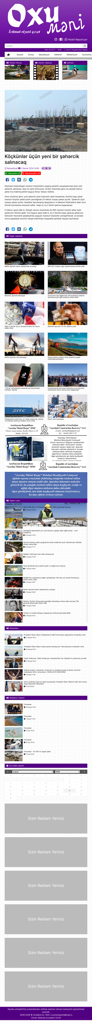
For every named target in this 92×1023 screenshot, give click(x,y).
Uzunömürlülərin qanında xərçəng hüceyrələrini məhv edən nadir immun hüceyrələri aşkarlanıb (50, 520)
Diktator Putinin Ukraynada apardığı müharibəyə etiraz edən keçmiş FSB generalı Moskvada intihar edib (51, 602)
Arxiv (68, 50)
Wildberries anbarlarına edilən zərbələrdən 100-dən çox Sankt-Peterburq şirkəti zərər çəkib (51, 579)
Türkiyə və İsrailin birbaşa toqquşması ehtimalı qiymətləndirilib (47, 613)
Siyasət (20, 54)
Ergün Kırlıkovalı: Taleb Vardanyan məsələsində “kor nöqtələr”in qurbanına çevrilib (55, 658)
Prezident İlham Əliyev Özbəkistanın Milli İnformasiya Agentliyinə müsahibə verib (55, 635)
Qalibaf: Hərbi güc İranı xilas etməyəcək (38, 554)
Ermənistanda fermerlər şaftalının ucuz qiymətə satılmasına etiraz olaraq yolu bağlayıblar (66, 389)
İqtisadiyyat (44, 54)
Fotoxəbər (28, 704)
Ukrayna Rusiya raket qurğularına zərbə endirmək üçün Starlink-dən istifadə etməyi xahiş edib (52, 543)
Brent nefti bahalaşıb (56, 419)
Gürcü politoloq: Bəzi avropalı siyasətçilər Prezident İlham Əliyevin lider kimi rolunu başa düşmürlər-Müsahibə (55, 683)
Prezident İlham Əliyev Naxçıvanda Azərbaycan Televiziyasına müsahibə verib (54, 647)
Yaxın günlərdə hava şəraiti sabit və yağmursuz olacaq (44, 566)
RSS (47, 1015)
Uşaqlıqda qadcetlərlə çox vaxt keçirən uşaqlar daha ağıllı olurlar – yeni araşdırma (50, 531)
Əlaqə (85, 50)
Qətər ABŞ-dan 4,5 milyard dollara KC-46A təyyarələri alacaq (47, 507)
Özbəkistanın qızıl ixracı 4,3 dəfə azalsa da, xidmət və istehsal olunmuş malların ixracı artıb (24, 420)
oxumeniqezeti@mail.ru (61, 1015)
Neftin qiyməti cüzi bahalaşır (15, 357)
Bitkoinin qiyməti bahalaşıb (15, 296)
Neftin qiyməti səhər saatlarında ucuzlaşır (21, 266)
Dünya (31, 54)
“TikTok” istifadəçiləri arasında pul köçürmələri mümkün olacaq (22, 389)
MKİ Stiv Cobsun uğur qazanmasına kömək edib (66, 266)
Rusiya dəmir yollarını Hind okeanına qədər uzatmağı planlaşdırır (64, 358)
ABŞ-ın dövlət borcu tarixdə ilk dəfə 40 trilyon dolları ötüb (22, 327)
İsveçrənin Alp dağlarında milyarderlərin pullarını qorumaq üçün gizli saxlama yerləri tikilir (66, 296)
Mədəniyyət (72, 54)
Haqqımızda (76, 50)
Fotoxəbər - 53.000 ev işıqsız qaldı (37, 751)
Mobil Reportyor (77, 39)
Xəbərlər (58, 54)
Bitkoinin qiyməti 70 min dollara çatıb (62, 326)
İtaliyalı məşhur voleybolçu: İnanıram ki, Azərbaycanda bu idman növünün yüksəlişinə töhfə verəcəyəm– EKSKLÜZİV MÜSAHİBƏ (52, 671)
